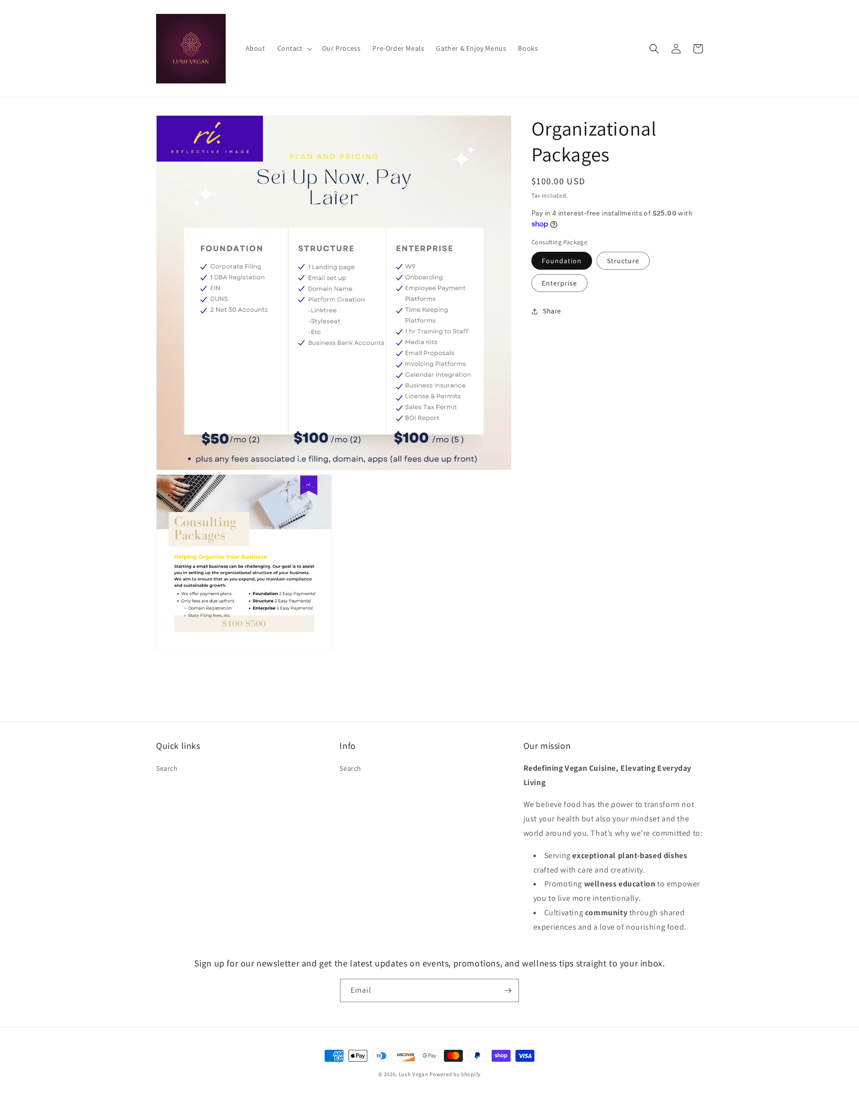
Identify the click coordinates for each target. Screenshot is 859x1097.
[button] (293, 48)
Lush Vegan (414, 1074)
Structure (623, 260)
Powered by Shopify (455, 1074)
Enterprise (559, 283)
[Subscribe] (507, 990)
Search (167, 768)
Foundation (562, 260)
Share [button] (552, 310)
